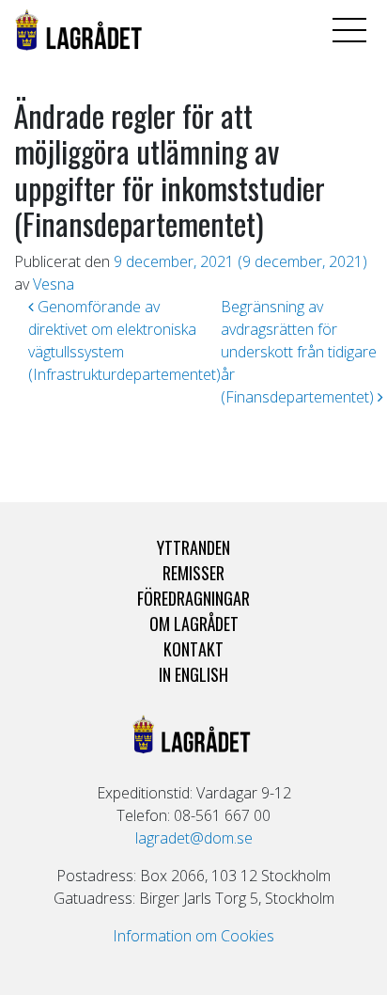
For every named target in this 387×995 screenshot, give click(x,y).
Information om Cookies (193, 935)
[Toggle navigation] (349, 30)
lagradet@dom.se (194, 838)
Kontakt (193, 649)
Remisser (193, 573)
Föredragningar (193, 598)
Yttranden (193, 547)
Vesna (53, 284)
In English (193, 674)
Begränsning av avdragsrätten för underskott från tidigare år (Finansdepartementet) (299, 351)
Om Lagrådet (194, 623)
